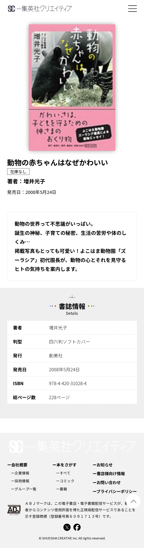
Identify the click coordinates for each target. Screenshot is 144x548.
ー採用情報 (20, 480)
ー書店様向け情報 (109, 473)
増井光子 (34, 181)
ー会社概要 (17, 465)
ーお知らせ (103, 465)
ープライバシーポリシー (115, 491)
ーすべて (63, 472)
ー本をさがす (64, 465)
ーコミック (65, 480)
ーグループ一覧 (24, 488)
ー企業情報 (20, 472)
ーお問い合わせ (107, 482)
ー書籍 (61, 488)
